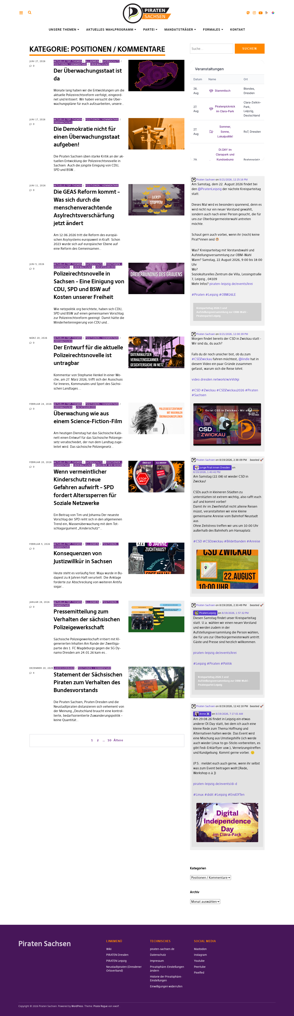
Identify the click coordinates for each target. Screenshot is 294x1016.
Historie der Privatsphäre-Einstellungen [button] (166, 978)
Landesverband (64, 668)
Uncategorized (105, 267)
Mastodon (248, 12)
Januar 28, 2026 (39, 602)
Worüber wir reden (108, 465)
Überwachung (99, 64)
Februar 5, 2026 (39, 544)
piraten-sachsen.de (162, 949)
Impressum (157, 961)
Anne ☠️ (204, 713)
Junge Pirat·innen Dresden (214, 467)
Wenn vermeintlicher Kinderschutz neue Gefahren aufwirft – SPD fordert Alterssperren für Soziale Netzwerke (85, 487)
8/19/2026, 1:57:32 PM (235, 612)
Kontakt (237, 29)
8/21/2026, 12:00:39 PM (233, 334)
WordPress (77, 1006)
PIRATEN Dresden (117, 955)
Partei (149, 29)
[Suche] (29, 12)
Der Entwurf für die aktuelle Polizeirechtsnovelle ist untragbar (88, 355)
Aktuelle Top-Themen (68, 61)
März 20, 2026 (38, 338)
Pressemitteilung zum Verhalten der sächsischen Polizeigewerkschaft (87, 619)
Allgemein (92, 61)
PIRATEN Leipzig (116, 961)
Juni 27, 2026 (37, 61)
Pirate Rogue (100, 1006)
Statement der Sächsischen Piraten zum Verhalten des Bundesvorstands (88, 682)
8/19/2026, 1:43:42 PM (206, 472)
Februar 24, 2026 (40, 404)
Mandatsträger (178, 29)
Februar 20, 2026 (40, 462)
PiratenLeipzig (207, 612)
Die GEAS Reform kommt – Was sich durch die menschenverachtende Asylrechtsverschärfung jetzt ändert (87, 207)
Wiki (108, 949)
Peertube (266, 12)
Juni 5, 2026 (36, 264)
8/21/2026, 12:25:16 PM (233, 179)
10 (109, 740)
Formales (211, 29)
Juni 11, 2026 (37, 185)
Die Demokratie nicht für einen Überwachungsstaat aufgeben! (87, 136)
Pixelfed (272, 12)
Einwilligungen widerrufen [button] (166, 986)
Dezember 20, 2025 (41, 668)
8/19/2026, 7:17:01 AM (229, 713)
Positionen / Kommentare (102, 119)
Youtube (260, 12)
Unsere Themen (62, 29)
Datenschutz (111, 61)
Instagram (254, 12)
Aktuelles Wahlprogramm (109, 29)
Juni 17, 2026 (37, 119)
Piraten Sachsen (205, 179)
